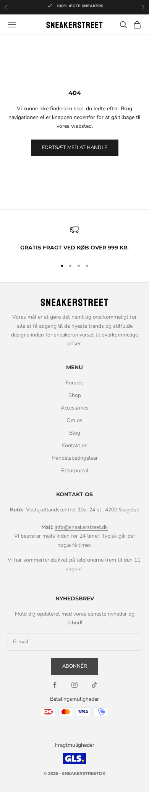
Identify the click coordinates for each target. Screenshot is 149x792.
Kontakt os (74, 445)
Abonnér (74, 666)
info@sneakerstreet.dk (81, 527)
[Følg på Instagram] (74, 685)
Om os (74, 420)
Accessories (75, 407)
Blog (74, 432)
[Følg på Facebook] (54, 685)
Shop (74, 395)
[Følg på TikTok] (94, 685)
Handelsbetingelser (75, 458)
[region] (74, 238)
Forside (74, 382)
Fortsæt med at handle (74, 147)
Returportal (74, 470)
